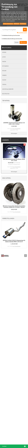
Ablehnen (16, 23)
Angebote (5, 140)
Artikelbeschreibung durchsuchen (11, 35)
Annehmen (23, 23)
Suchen (24, 42)
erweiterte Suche (22, 32)
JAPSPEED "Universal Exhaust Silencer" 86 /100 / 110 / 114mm (14, 123)
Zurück (16, 42)
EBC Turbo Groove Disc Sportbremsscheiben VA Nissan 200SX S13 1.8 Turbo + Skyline (14, 206)
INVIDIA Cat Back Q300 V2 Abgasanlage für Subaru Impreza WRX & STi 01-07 (14, 241)
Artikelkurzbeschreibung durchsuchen (12, 38)
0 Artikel (4, 446)
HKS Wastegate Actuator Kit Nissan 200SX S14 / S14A (14, 159)
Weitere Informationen (8, 23)
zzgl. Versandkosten (16, 128)
